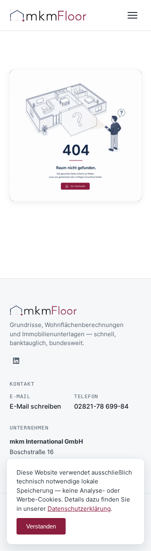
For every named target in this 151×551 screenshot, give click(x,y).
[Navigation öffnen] (132, 15)
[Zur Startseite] (75, 135)
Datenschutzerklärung (79, 508)
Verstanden (41, 526)
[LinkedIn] (16, 360)
